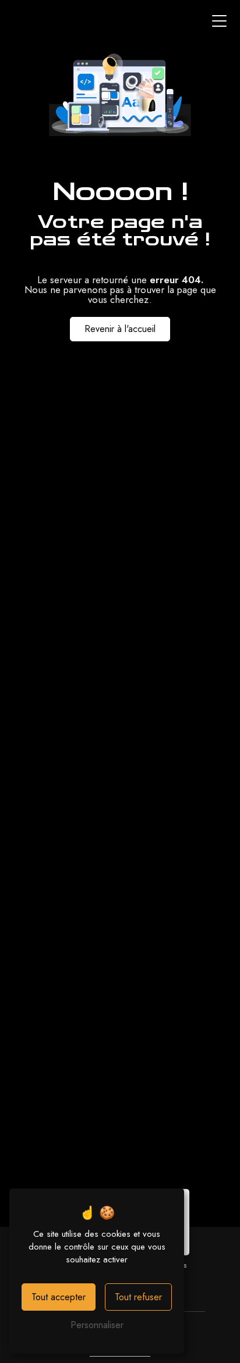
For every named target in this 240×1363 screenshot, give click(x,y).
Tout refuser (138, 1297)
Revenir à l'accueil (120, 329)
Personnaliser (96, 1325)
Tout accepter (58, 1297)
